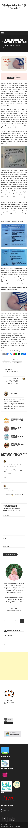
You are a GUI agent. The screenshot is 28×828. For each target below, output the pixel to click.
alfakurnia (18, 77)
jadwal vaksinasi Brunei (11, 360)
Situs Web (6, 546)
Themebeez (16, 826)
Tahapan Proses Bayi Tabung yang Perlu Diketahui (16, 428)
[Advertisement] (14, 21)
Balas (5, 477)
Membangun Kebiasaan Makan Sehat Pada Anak (17, 419)
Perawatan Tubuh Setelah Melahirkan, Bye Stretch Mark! (17, 444)
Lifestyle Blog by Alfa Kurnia (14, 6)
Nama (5, 531)
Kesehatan (14, 75)
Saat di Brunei (18, 363)
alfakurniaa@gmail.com (14, 611)
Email (5, 538)
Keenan (7, 363)
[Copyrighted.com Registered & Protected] (14, 721)
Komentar (6, 515)
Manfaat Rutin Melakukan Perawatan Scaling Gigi (17, 436)
